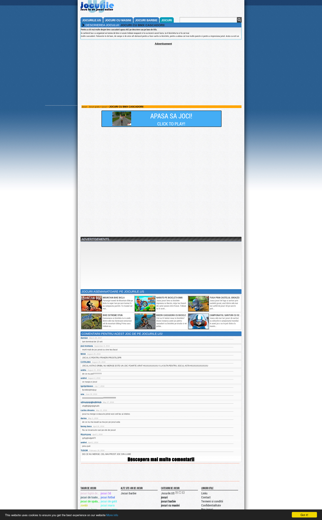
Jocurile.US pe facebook (183, 492)
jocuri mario (108, 505)
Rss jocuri (207, 509)
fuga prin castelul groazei (224, 297)
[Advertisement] (160, 68)
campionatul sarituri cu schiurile (228, 315)
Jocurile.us (91, 20)
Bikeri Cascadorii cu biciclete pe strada (177, 315)
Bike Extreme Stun (113, 315)
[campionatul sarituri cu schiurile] (198, 321)
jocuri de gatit (109, 501)
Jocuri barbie (128, 493)
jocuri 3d (106, 493)
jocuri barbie (146, 20)
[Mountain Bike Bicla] (91, 303)
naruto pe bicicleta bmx (169, 297)
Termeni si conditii (212, 501)
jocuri (166, 20)
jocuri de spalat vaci (90, 501)
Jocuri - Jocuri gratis (91, 107)
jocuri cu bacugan (90, 509)
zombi (84, 505)
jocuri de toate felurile (90, 497)
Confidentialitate (211, 505)
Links (204, 493)
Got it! (304, 515)
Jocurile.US (168, 493)
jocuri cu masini (118, 20)
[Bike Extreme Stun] (91, 321)
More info (112, 515)
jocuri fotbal (108, 497)
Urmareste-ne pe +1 (176, 492)
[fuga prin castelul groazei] (198, 303)
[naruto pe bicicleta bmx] (145, 303)
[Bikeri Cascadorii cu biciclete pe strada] (145, 321)
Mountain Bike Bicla (114, 297)
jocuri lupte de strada (90, 493)
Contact (206, 497)
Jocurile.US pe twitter (180, 492)
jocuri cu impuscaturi (110, 509)
